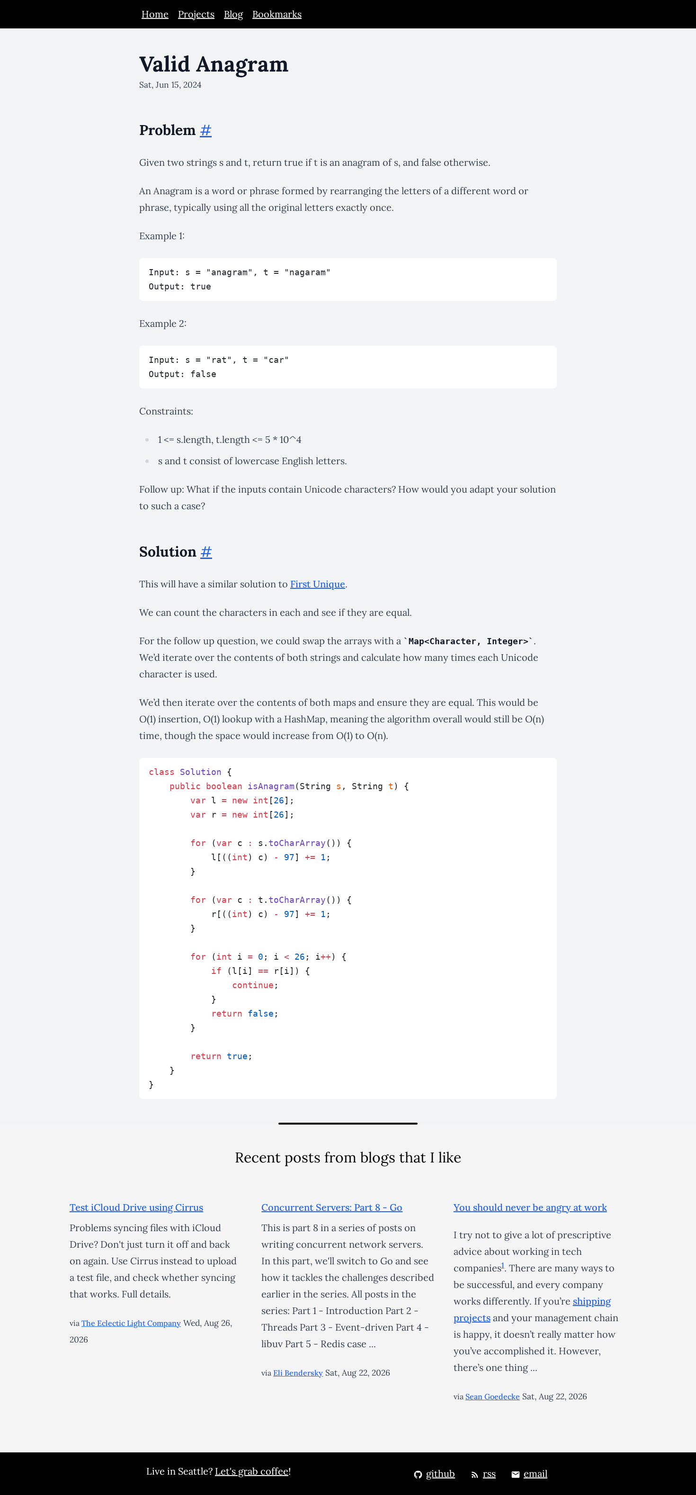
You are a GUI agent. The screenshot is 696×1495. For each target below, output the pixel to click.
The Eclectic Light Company (131, 1323)
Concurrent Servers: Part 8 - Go (331, 1207)
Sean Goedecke (492, 1396)
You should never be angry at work (530, 1207)
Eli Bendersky (298, 1373)
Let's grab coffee (251, 1471)
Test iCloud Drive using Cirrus (136, 1207)
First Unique (317, 584)
